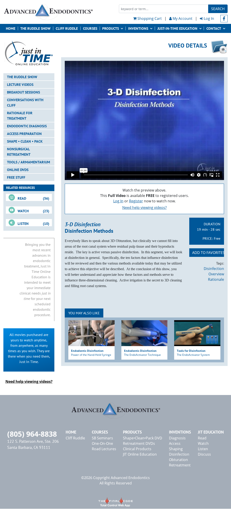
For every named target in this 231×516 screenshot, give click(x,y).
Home (10, 28)
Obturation (178, 459)
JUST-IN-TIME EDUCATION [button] (177, 28)
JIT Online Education (140, 454)
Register (136, 201)
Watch (203, 443)
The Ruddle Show (35, 28)
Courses (90, 28)
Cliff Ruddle (67, 28)
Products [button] (110, 28)
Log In (208, 18)
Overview (216, 274)
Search (218, 8)
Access (174, 443)
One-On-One (102, 443)
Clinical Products (137, 448)
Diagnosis (177, 438)
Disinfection (214, 268)
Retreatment (180, 465)
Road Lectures (104, 448)
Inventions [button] (138, 28)
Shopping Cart (149, 18)
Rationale (216, 279)
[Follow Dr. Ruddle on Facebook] (224, 18)
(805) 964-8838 (32, 434)
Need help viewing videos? (144, 207)
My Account (182, 18)
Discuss (204, 454)
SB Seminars (102, 438)
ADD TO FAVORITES (208, 252)
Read (202, 438)
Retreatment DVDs (139, 443)
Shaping (176, 448)
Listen (203, 448)
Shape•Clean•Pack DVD (142, 438)
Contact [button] (213, 28)
